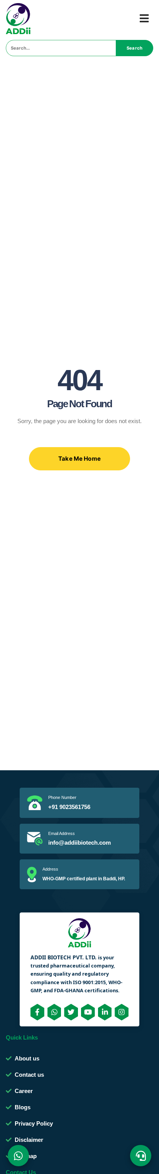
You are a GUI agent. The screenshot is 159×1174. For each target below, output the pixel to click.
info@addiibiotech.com (79, 842)
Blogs (22, 1107)
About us (27, 1058)
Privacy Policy (34, 1123)
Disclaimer (29, 1139)
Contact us (29, 1074)
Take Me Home (79, 458)
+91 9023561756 (69, 807)
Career (24, 1091)
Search (134, 48)
